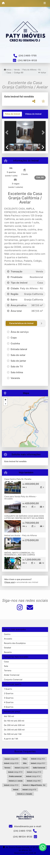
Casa (8, 72)
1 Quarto (8, 689)
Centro (7, 634)
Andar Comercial (11, 675)
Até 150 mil (9, 716)
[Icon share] (20, 607)
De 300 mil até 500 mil (14, 729)
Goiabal (7, 647)
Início (8, 69)
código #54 (38, 759)
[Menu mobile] (3, 3)
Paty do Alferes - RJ (31, 69)
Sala (6, 666)
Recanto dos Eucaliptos (15, 643)
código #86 (21, 768)
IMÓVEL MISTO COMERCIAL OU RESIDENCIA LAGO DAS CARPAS (19, 554)
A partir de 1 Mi (11, 738)
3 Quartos (8, 698)
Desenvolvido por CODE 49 (25, 853)
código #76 (29, 790)
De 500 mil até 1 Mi (13, 734)
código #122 (11, 785)
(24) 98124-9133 (27, 60)
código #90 (11, 759)
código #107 (38, 763)
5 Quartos (8, 707)
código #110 (15, 772)
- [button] (5, 403)
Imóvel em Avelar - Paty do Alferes (20, 535)
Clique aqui (9, 582)
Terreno (7, 670)
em (34, 785)
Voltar (43, 72)
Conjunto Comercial (13, 679)
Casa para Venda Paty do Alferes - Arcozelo (20, 497)
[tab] (12, 114)
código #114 (33, 776)
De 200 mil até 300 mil (14, 725)
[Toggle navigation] (44, 3)
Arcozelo (8, 638)
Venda (17, 69)
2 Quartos (8, 693)
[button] (7, 132)
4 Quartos (8, 702)
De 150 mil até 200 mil (14, 721)
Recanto (8, 652)
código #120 (11, 763)
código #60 (34, 781)
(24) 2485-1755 (28, 55)
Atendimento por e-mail (27, 826)
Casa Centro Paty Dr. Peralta (17, 479)
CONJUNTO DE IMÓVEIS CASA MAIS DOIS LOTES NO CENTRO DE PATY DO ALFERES (24, 517)
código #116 (34, 772)
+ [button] (5, 399)
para (15, 781)
